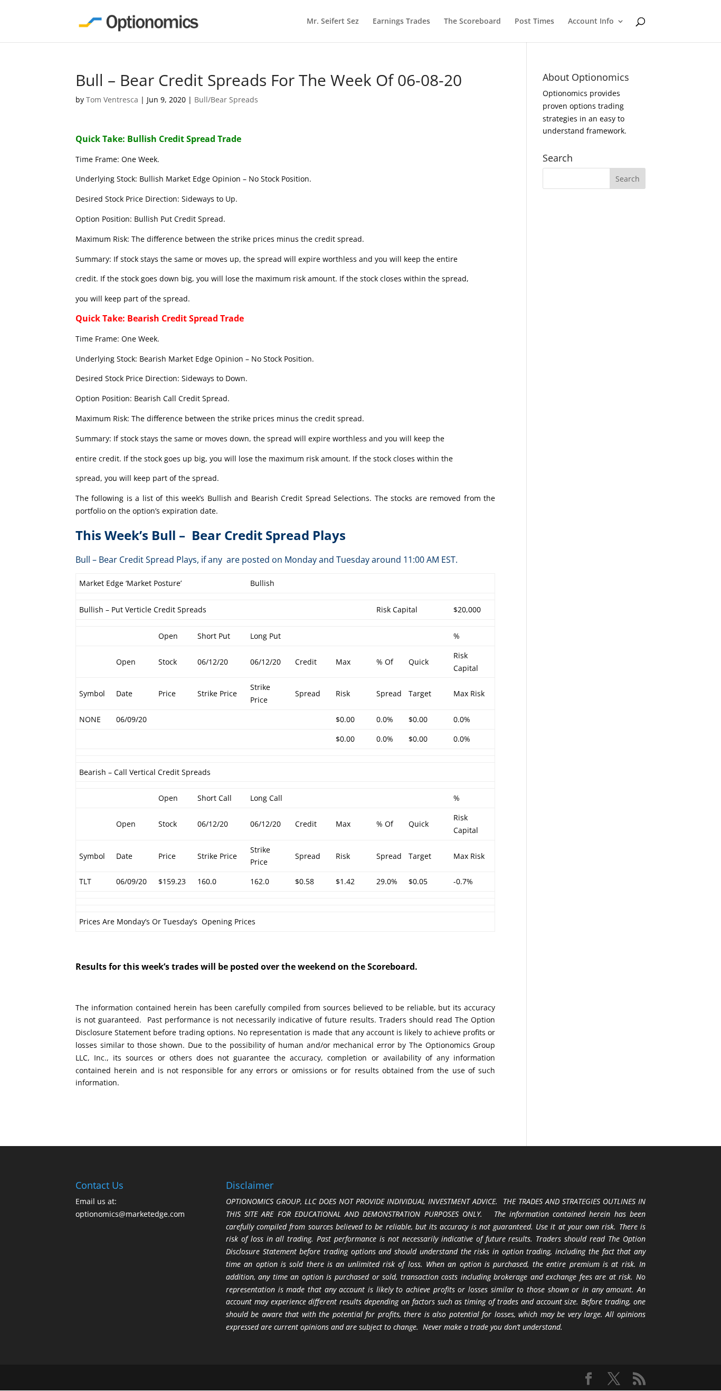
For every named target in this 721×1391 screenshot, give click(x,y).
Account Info (591, 21)
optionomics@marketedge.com (130, 1214)
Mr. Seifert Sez (333, 21)
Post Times (534, 21)
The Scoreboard (472, 21)
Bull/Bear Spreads (226, 99)
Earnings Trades (401, 21)
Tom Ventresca (112, 99)
